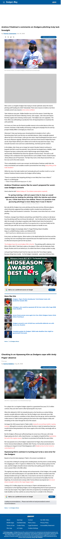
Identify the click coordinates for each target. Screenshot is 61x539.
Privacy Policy (44, 522)
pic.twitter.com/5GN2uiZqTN (26, 231)
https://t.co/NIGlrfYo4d (11, 231)
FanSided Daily (21, 522)
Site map (9, 528)
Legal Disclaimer (33, 525)
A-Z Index (20, 528)
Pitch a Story (31, 522)
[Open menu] (4, 2)
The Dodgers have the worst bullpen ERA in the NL (19, 244)
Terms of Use (11, 525)
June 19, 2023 (27, 181)
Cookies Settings (33, 528)
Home (6, 341)
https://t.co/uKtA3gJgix (11, 179)
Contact (30, 520)
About (8, 520)
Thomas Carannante (9, 33)
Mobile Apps (10, 522)
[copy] (13, 37)
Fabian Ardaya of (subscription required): (31, 191)
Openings (19, 520)
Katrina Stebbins (8, 364)
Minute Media (9, 532)
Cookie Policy (21, 525)
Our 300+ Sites (44, 520)
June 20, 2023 (32, 233)
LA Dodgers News (14, 341)
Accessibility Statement (47, 525)
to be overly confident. (28, 110)
